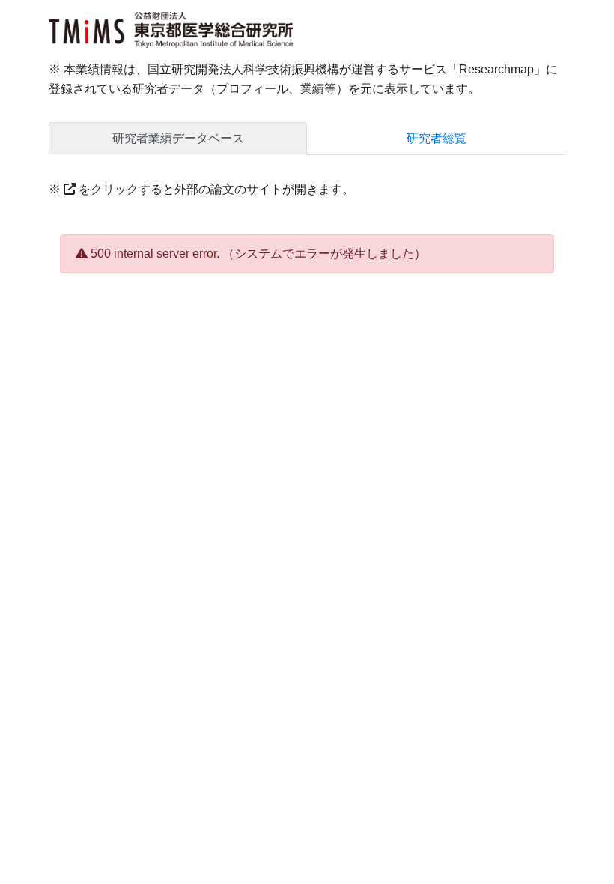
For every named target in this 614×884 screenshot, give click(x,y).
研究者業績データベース (178, 138)
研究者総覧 (436, 138)
